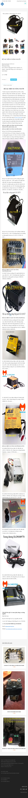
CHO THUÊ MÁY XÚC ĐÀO (5, 778)
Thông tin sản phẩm (7, 85)
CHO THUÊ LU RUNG (4, 771)
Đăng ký (24, 1)
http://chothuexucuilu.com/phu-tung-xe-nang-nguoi (14, 628)
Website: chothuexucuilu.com (6, 766)
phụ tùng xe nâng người (18, 117)
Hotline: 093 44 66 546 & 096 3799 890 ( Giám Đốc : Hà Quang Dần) (12, 763)
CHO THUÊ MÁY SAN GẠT (5, 781)
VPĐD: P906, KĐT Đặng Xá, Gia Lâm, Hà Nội (8, 761)
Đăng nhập (19, 1)
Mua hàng (13, 79)
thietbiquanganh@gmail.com (9, 626)
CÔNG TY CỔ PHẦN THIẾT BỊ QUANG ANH (8, 760)
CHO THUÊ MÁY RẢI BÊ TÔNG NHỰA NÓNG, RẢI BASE (10, 773)
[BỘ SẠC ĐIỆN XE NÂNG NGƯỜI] (5, 41)
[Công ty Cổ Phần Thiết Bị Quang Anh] (2, 4)
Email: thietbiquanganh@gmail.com (7, 764)
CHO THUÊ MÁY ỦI (4, 779)
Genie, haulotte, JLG (10, 63)
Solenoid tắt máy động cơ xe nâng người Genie (14, 665)
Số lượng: (4, 79)
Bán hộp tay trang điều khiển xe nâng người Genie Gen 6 (14, 748)
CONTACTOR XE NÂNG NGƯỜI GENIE (14, 711)
